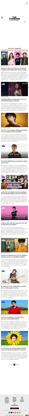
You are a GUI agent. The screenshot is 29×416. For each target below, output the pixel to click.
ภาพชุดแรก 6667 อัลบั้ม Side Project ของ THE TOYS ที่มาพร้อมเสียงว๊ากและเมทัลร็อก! (14, 223)
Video (14, 398)
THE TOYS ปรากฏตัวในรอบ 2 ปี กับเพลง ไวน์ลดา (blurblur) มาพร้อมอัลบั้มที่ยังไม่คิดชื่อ (12, 318)
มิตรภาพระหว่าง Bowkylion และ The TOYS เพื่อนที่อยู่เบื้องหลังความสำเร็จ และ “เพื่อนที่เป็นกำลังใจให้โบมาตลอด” (14, 256)
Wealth (14, 397)
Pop (22, 397)
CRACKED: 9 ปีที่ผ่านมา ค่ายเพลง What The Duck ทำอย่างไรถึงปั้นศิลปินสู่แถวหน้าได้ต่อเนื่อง (14, 99)
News (7, 397)
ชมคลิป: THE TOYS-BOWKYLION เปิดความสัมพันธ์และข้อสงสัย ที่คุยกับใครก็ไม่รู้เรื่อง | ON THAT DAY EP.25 (14, 192)
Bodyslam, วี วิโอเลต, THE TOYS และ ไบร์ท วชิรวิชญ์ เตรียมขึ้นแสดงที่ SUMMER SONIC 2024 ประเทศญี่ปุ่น (13, 69)
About (14, 401)
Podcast (7, 398)
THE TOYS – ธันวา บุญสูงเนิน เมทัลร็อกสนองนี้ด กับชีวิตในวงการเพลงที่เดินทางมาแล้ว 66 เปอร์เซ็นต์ (14, 130)
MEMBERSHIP (14, 408)
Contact (22, 401)
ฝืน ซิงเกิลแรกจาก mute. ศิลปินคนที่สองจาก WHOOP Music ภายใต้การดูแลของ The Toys (13, 287)
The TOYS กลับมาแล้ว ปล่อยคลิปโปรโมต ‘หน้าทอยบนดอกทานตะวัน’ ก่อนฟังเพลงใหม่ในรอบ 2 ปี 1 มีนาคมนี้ (13, 349)
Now (22, 398)
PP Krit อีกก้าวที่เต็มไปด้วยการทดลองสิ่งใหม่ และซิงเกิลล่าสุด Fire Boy (14, 161)
